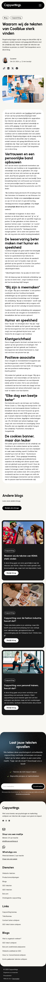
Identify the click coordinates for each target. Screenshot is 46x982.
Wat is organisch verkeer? (11, 939)
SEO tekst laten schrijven (11, 924)
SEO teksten (7, 886)
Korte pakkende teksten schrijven (14, 959)
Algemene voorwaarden (10, 972)
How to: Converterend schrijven (14, 955)
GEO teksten (7, 890)
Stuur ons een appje (9, 859)
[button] (40, 5)
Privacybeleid (7, 975)
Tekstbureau (7, 916)
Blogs (4, 881)
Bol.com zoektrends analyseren (13, 947)
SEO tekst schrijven (9, 943)
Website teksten (8, 873)
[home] (12, 5)
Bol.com (5, 894)
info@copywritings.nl (10, 841)
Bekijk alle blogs (12, 508)
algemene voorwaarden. (23, 794)
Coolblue (28, 113)
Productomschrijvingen (10, 877)
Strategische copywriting (11, 898)
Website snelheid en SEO (11, 951)
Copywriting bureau (9, 912)
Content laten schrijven (10, 920)
